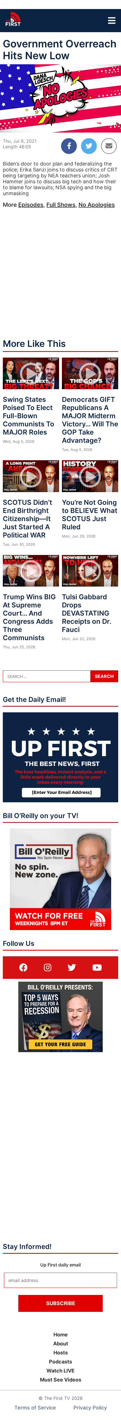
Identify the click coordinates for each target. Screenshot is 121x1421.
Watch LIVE (60, 1371)
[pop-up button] (102, 123)
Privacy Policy (90, 1408)
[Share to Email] (109, 146)
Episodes (30, 204)
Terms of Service (35, 1408)
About (60, 1344)
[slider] (60, 114)
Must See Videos (60, 1380)
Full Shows (60, 204)
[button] (9, 123)
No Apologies (97, 204)
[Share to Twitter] (89, 146)
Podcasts (60, 1362)
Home (60, 1335)
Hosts (60, 1353)
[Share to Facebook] (69, 146)
